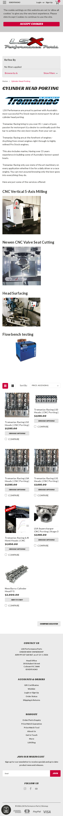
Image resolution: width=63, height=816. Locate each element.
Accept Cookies (31, 24)
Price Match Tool (31, 727)
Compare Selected (49, 623)
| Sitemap (44, 806)
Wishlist (31, 689)
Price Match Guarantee (31, 724)
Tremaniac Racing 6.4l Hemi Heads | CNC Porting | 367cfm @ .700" (17, 539)
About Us (31, 731)
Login (38, 2)
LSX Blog (32, 742)
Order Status (31, 696)
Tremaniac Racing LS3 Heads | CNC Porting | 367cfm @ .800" (46, 411)
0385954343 (14, 2)
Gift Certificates (31, 685)
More (31, 739)
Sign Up (49, 2)
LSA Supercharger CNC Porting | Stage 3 (46, 530)
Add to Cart (17, 599)
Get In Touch (31, 735)
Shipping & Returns (31, 700)
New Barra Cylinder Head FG (15, 590)
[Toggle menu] (4, 4)
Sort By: (23, 385)
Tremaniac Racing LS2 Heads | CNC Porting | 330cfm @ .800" (17, 424)
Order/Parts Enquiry (31, 720)
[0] (55, 2)
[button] (31, 73)
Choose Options (17, 433)
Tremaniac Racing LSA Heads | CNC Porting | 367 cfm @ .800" (17, 480)
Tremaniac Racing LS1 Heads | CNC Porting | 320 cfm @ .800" (46, 480)
